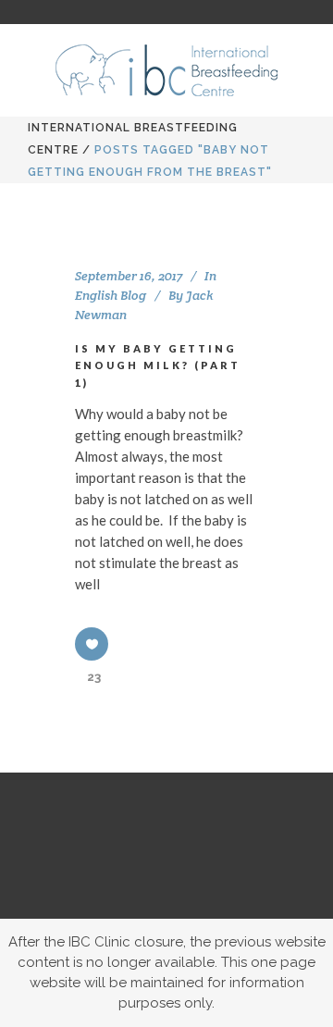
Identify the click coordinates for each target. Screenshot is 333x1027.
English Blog (110, 295)
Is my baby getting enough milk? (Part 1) (157, 365)
